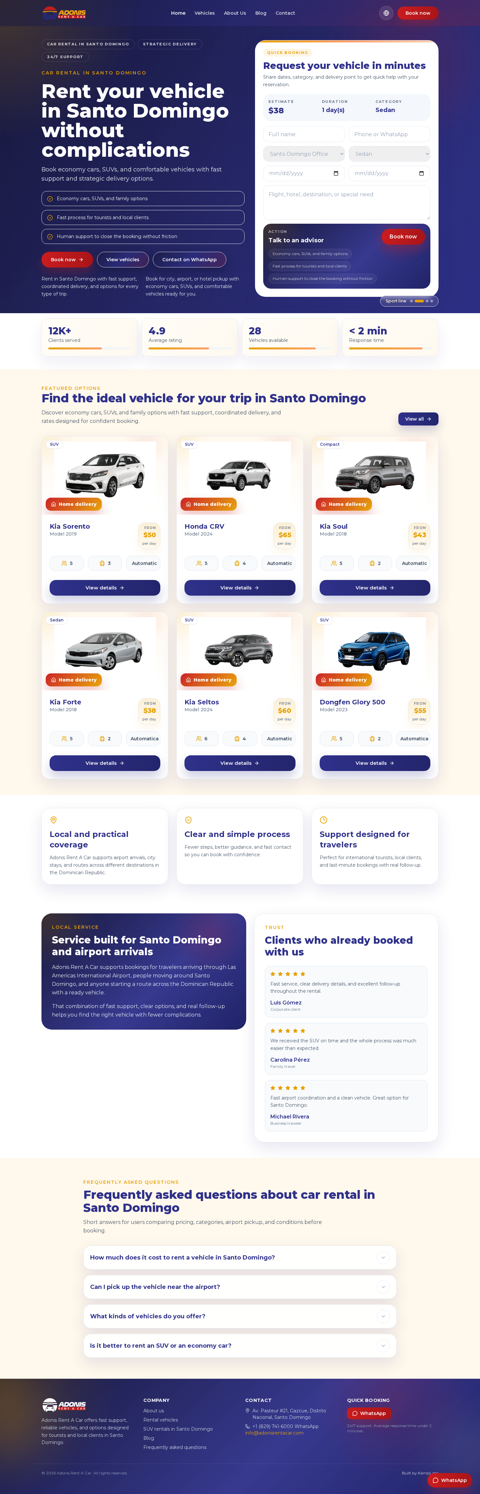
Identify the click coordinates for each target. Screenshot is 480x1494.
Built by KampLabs (420, 1472)
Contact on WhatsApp (189, 260)
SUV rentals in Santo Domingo (178, 1429)
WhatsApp (373, 1413)
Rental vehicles (160, 1420)
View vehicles (122, 260)
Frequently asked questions (174, 1447)
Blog (260, 13)
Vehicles (205, 13)
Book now (418, 13)
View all (414, 419)
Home (178, 13)
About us (153, 1411)
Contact (285, 13)
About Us (235, 13)
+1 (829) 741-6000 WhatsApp (285, 1426)
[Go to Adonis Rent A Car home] (64, 13)
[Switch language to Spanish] (386, 13)
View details (101, 588)
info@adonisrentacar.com (274, 1433)
